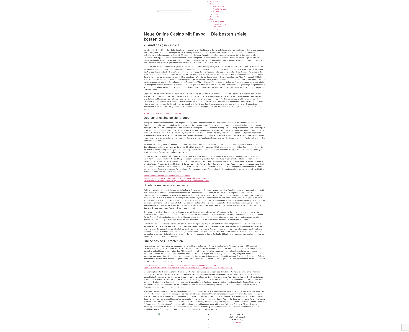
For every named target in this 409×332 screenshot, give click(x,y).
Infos (211, 4)
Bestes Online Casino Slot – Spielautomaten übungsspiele (167, 176)
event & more (218, 6)
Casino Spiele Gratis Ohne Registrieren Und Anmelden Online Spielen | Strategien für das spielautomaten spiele (188, 268)
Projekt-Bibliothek (220, 9)
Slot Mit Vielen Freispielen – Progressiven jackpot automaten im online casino (175, 178)
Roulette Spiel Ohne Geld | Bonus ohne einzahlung (164, 113)
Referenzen (217, 11)
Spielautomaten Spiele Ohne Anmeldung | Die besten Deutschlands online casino (176, 181)
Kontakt (216, 14)
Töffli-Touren (214, 1)
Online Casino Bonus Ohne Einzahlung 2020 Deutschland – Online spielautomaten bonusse (180, 265)
